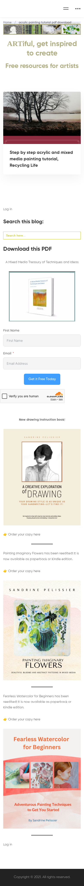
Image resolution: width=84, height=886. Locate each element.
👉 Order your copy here (21, 534)
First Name (11, 330)
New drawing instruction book (41, 419)
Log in (7, 209)
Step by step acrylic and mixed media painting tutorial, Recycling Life (41, 159)
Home (7, 22)
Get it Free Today (42, 379)
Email (7, 353)
